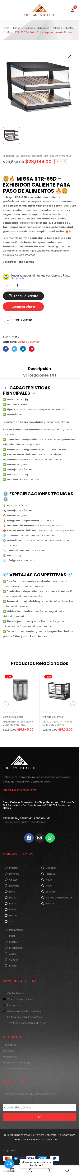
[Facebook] (6, 349)
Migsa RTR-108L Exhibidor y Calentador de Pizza (18, 723)
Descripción (39, 368)
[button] (72, 10)
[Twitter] (14, 349)
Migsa (17, 28)
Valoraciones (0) (39, 375)
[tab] (39, 368)
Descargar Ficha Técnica (18, 262)
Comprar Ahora (23, 307)
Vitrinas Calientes (63, 28)
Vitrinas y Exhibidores (37, 28)
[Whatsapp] (50, 838)
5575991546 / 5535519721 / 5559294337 (27, 818)
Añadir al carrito (26, 296)
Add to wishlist (23, 320)
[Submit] (39, 1117)
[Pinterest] (32, 349)
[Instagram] (39, 838)
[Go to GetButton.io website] (9, 1171)
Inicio (6, 28)
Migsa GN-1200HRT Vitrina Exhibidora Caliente (57, 723)
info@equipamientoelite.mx (19, 790)
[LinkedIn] (23, 349)
